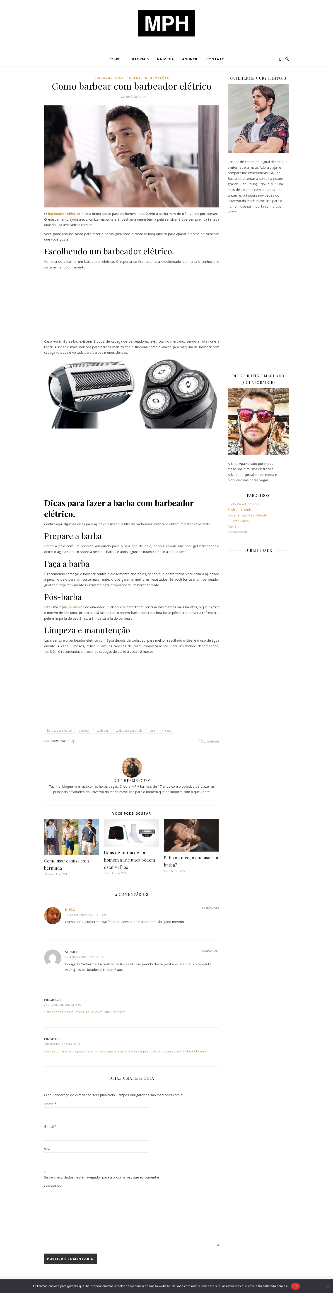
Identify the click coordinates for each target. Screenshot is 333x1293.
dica (119, 78)
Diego (70, 909)
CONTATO (215, 59)
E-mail (50, 1126)
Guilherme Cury (62, 741)
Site (47, 1149)
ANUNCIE (190, 59)
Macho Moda (238, 532)
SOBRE (114, 59)
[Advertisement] (131, 305)
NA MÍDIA (165, 59)
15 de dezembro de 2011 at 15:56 (85, 914)
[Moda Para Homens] (166, 23)
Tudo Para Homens (243, 504)
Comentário (53, 1186)
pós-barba (76, 607)
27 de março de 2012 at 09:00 (62, 1004)
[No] (327, 1286)
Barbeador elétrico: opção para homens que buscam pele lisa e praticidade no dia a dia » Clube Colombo (125, 1051)
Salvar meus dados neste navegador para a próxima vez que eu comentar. (102, 1177)
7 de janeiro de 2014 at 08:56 (62, 1044)
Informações (156, 78)
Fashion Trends (240, 509)
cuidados (103, 78)
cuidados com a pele (129, 731)
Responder (210, 908)
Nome (50, 1103)
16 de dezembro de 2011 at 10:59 (85, 957)
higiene (133, 78)
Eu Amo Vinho (238, 521)
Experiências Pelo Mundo (247, 515)
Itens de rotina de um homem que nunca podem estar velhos (129, 860)
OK (295, 1286)
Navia (232, 526)
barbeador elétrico (59, 731)
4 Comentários (208, 741)
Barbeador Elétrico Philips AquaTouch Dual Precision (84, 1012)
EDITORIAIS (138, 59)
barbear (84, 731)
